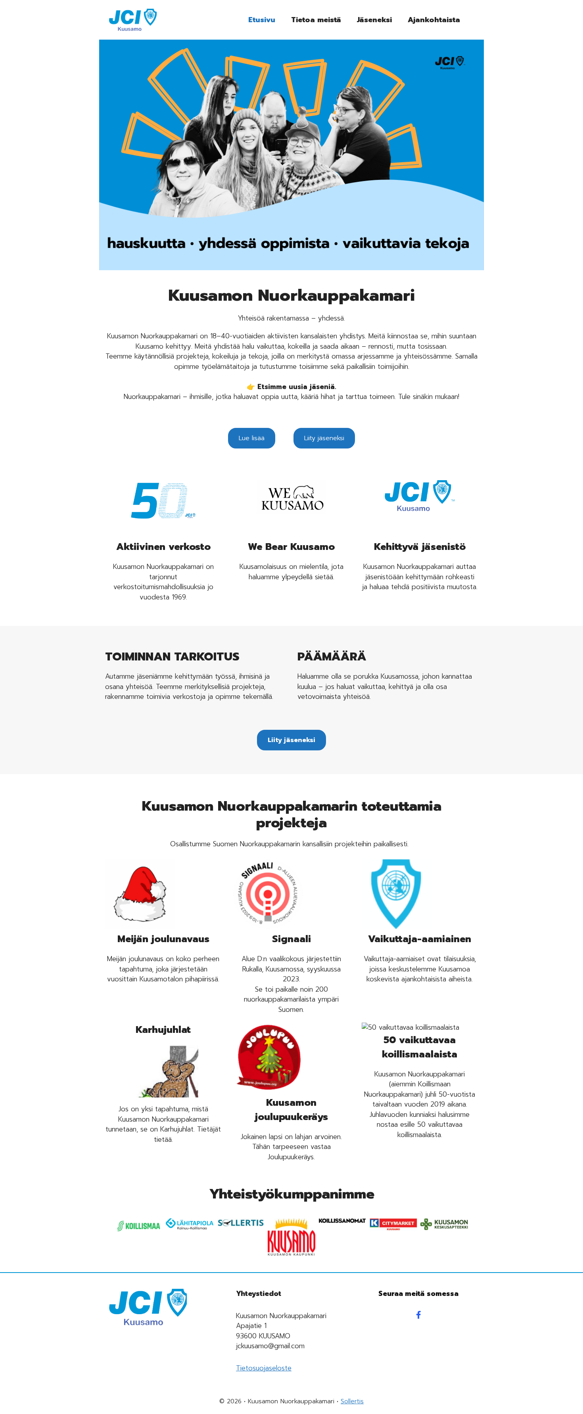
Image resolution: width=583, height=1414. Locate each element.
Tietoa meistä (316, 19)
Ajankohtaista (434, 19)
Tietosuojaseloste (264, 1368)
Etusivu (261, 19)
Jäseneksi (374, 19)
